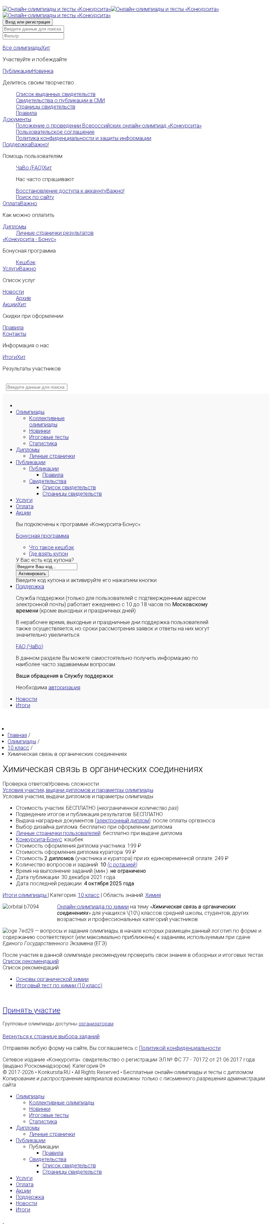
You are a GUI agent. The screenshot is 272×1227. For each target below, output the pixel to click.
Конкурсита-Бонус (39, 839)
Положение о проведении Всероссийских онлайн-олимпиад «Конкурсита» (109, 126)
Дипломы (14, 226)
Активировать (32, 573)
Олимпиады (30, 412)
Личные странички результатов (55, 233)
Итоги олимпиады (25, 895)
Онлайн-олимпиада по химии (93, 907)
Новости (13, 292)
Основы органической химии (52, 979)
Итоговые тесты (49, 437)
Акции (14, 304)
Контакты (14, 334)
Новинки (39, 431)
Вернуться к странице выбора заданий (51, 1036)
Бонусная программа (42, 536)
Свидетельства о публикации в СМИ (60, 100)
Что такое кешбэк (51, 547)
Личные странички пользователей (58, 833)
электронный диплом (123, 820)
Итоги (14, 357)
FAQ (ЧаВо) (29, 646)
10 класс (89, 895)
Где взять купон (48, 554)
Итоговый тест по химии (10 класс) (59, 985)
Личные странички (52, 456)
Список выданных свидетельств (56, 94)
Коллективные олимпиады (47, 421)
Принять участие (31, 1010)
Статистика (43, 443)
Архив (23, 298)
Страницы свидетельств (45, 107)
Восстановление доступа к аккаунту (70, 191)
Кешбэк (25, 262)
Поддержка (26, 144)
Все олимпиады (26, 48)
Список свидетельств (69, 487)
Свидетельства (47, 481)
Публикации (28, 71)
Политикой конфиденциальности (180, 1048)
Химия (153, 895)
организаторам (96, 1024)
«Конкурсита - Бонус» (29, 239)
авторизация (64, 687)
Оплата (20, 203)
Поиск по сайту (35, 197)
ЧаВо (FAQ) (34, 168)
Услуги (19, 269)
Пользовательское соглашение (55, 132)
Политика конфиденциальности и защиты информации (83, 138)
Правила (26, 113)
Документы (17, 119)
